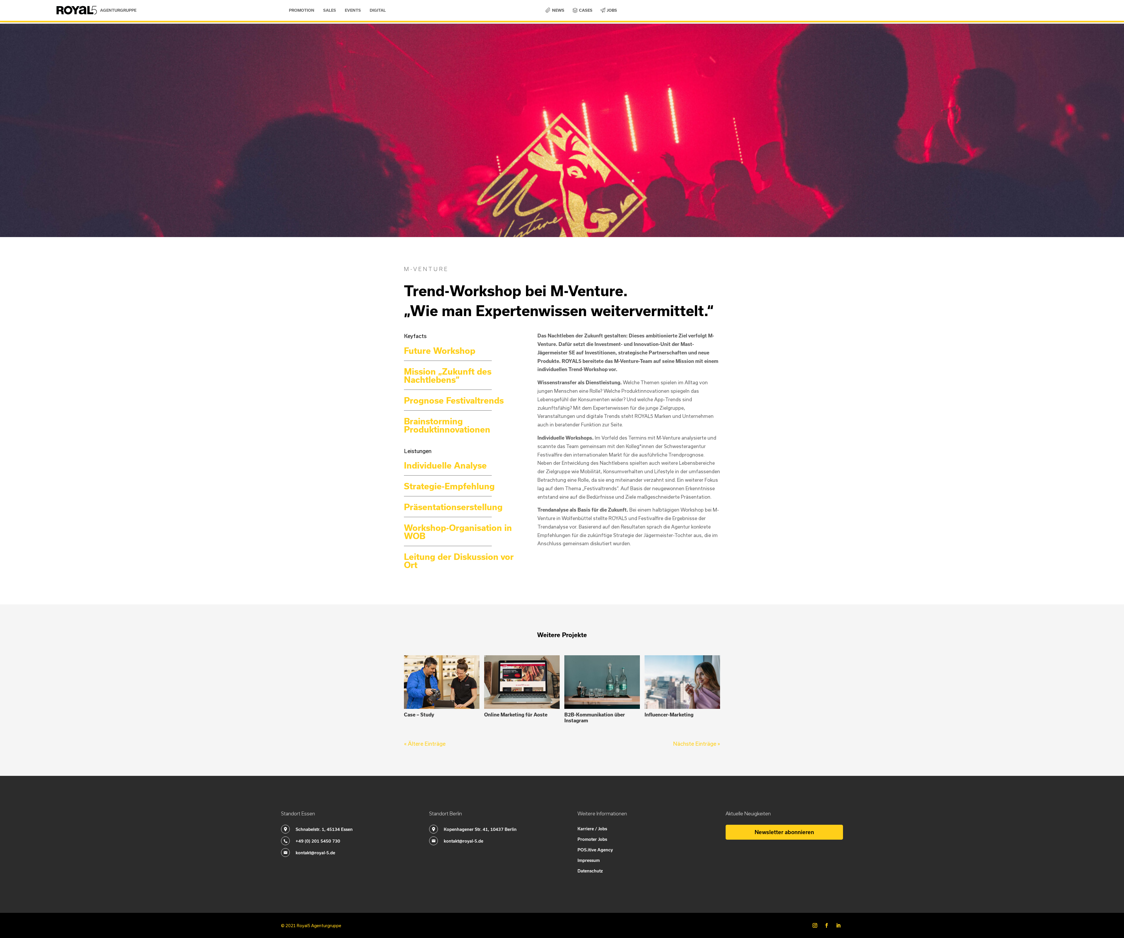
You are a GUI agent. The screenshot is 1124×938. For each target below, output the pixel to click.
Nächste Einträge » (696, 743)
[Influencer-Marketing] (682, 682)
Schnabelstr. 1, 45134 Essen (324, 829)
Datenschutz (590, 871)
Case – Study (419, 714)
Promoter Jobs (592, 839)
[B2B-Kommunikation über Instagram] (602, 682)
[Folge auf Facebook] (826, 925)
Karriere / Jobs (592, 828)
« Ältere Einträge (425, 743)
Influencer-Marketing (669, 714)
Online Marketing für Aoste (515, 714)
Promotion (301, 10)
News (558, 10)
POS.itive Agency (595, 850)
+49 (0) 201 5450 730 (318, 841)
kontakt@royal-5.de (315, 852)
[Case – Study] (441, 682)
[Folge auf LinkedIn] (838, 925)
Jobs (612, 10)
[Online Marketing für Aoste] (522, 682)
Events (353, 10)
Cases (585, 10)
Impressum (589, 860)
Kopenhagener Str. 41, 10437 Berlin (480, 829)
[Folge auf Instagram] (815, 925)
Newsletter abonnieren (784, 832)
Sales (329, 10)
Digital (378, 10)
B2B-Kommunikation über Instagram (594, 717)
